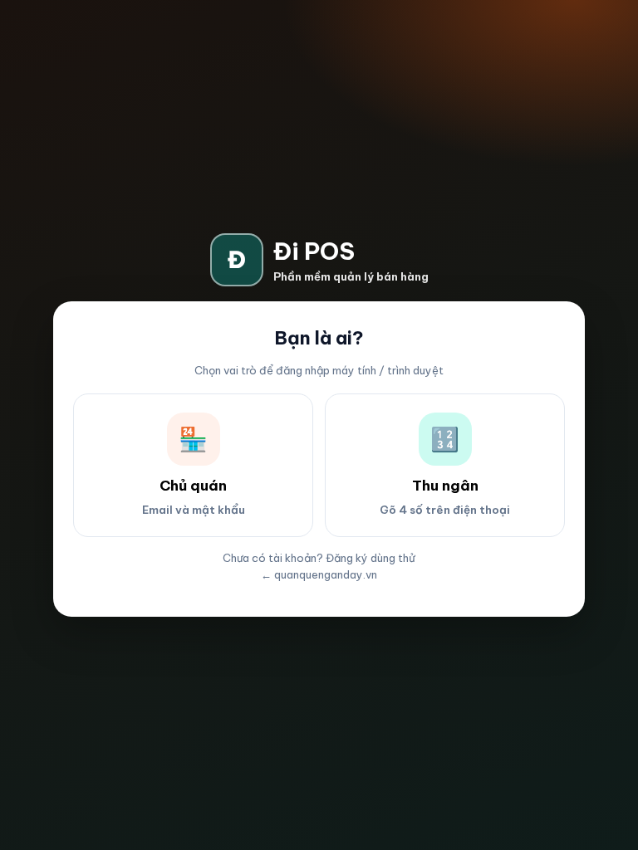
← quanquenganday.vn (319, 574)
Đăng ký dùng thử (370, 557)
